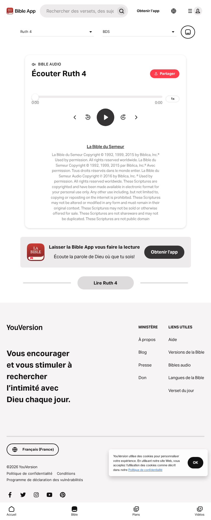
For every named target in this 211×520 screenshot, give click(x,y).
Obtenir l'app (148, 10)
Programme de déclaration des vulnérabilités (45, 480)
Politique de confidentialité (29, 473)
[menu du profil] (194, 10)
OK (195, 462)
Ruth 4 (26, 31)
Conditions (66, 473)
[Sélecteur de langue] (173, 10)
